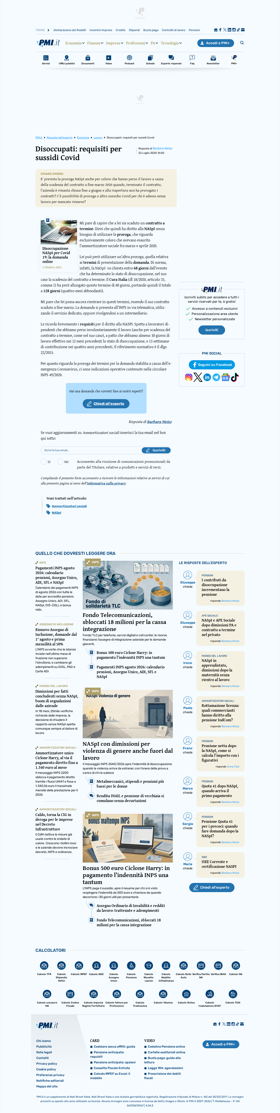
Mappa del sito (47, 1086)
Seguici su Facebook (215, 365)
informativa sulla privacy (106, 483)
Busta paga (150, 30)
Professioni (135, 43)
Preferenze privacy (50, 1075)
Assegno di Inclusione (56, 624)
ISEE (204, 857)
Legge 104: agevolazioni (165, 1068)
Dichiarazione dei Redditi (70, 30)
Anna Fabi (233, 766)
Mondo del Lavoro (53, 686)
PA (153, 43)
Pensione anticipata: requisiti (107, 1054)
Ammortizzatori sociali (69, 506)
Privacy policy (46, 1064)
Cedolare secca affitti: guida (114, 1046)
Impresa (113, 43)
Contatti (42, 1058)
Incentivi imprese (100, 30)
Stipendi (134, 30)
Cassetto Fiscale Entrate (112, 1068)
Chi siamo (43, 1041)
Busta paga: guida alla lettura (162, 1060)
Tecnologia (170, 43)
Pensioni (194, 30)
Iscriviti (211, 330)
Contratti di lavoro (173, 30)
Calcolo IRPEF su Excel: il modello (110, 1076)
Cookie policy (46, 1069)
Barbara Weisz (162, 148)
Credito (120, 30)
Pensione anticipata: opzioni (115, 1062)
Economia (73, 43)
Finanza (93, 43)
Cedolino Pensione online (166, 1046)
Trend (40, 30)
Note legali (44, 1052)
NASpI (56, 513)
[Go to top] (239, 1098)
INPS (95, 562)
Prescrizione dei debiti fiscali (162, 1076)
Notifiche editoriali (50, 1081)
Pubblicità (44, 1046)
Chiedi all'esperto (109, 404)
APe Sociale (210, 615)
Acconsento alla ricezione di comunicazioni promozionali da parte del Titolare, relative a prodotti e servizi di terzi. (123, 464)
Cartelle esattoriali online (166, 1052)
